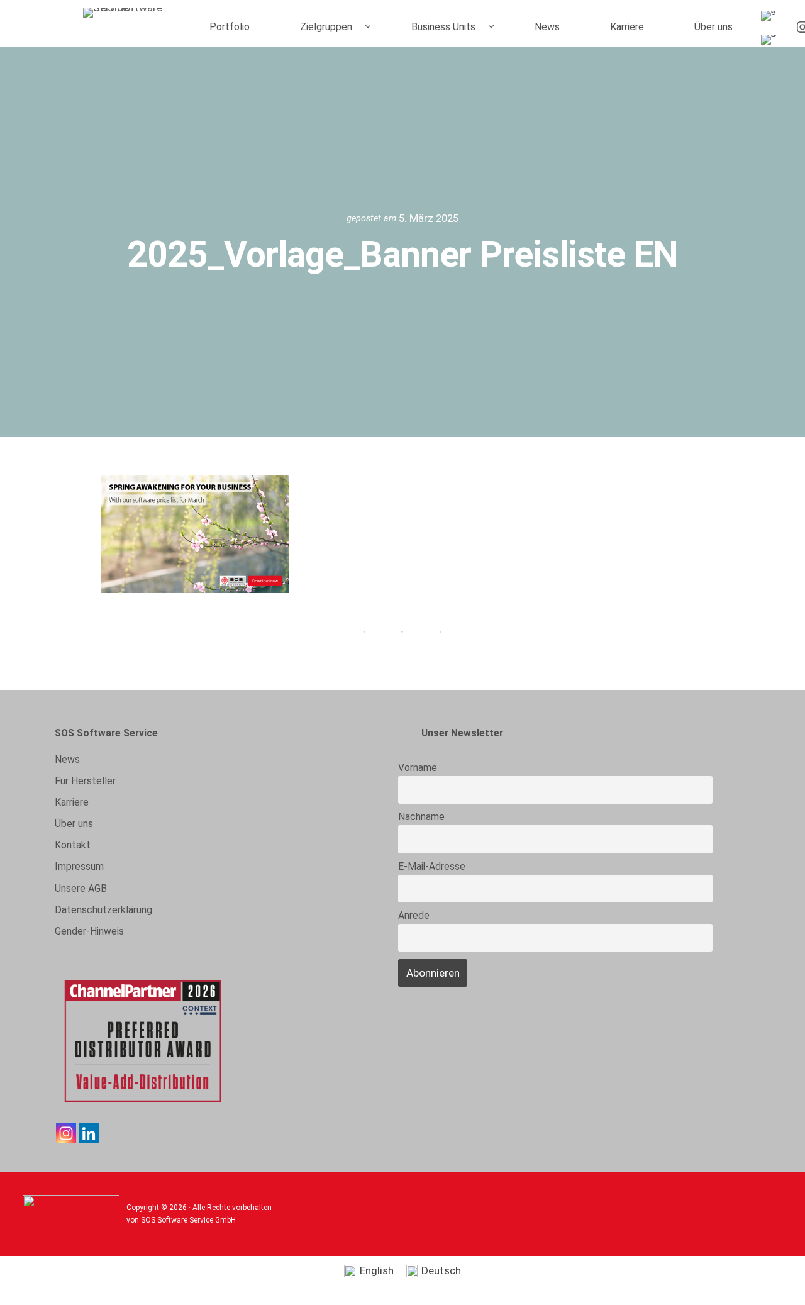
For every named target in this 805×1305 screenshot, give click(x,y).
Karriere (72, 802)
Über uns (74, 824)
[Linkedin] (89, 1133)
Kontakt (73, 845)
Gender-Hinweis (89, 931)
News (67, 759)
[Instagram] (66, 1133)
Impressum (79, 866)
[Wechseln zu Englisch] (771, 16)
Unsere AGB (81, 888)
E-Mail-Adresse (431, 866)
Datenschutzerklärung (103, 910)
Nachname (421, 817)
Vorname (417, 768)
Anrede (414, 915)
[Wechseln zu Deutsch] (771, 39)
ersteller (85, 781)
